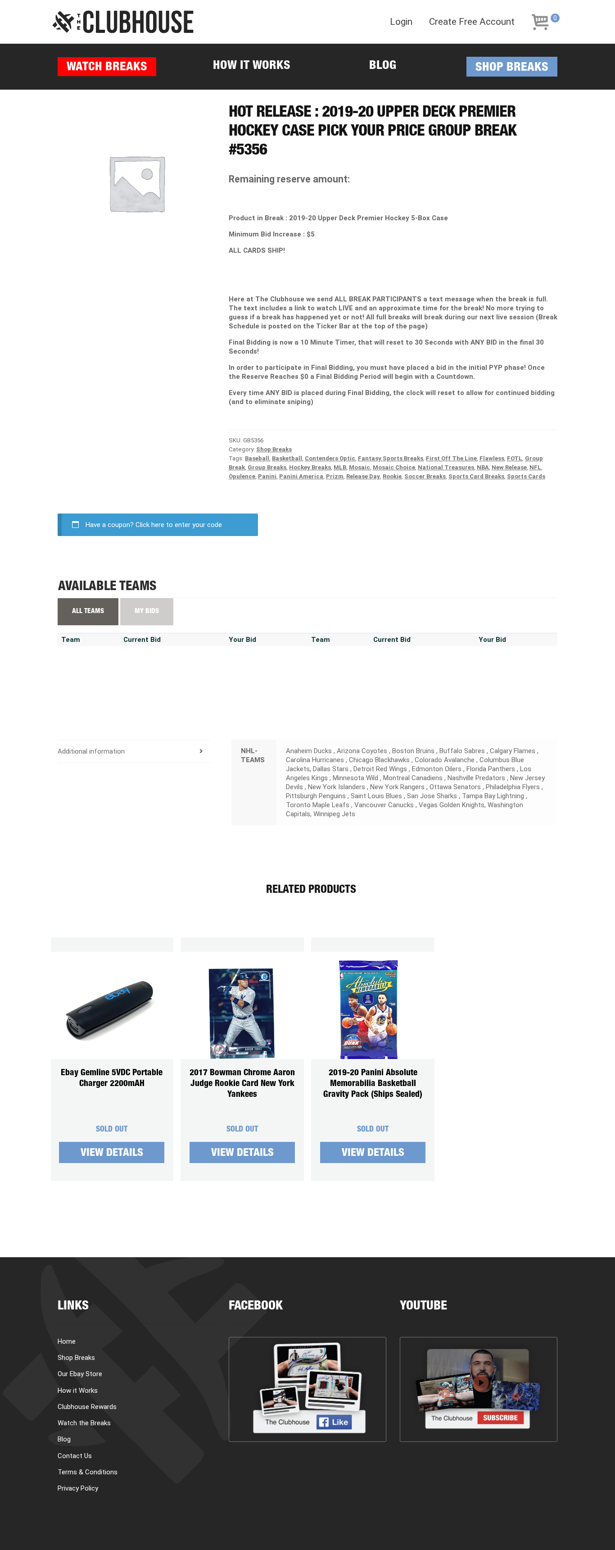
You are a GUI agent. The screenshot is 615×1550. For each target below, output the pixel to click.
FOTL (514, 458)
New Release (509, 467)
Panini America (301, 476)
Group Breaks (267, 467)
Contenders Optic (330, 458)
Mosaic (359, 467)
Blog (382, 66)
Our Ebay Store (80, 1374)
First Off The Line (451, 458)
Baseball (257, 458)
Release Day (363, 476)
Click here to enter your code (179, 525)
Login (401, 22)
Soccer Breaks (425, 476)
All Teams (88, 611)
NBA (483, 467)
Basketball (287, 458)
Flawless (491, 458)
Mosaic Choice (394, 467)
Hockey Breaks (310, 467)
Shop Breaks (511, 68)
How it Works (251, 66)
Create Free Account (472, 22)
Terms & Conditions (88, 1472)
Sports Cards (526, 476)
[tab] (134, 751)
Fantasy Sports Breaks (390, 458)
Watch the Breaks (84, 1423)
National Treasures (446, 467)
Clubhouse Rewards (87, 1407)
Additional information (91, 751)
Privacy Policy (78, 1488)
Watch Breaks (107, 68)
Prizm (335, 476)
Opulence (242, 476)
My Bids (147, 611)
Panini (267, 476)
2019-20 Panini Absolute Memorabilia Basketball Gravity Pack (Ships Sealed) (372, 1084)
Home (67, 1341)
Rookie (392, 476)
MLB (340, 467)
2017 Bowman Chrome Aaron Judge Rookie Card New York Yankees (242, 1084)
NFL (535, 467)
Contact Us (75, 1456)
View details (112, 1153)
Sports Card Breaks (476, 476)
